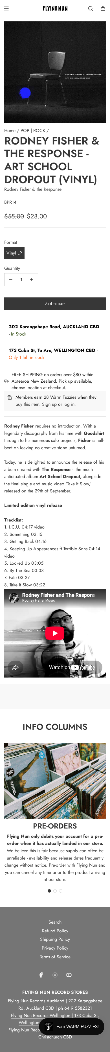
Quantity (12, 268)
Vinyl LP (14, 253)
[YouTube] (69, 975)
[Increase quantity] (31, 279)
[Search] (90, 8)
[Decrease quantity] (11, 279)
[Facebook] (41, 975)
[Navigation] (6, 8)
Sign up (49, 404)
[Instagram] (55, 975)
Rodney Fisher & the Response (32, 189)
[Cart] (103, 8)
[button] (49, 891)
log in (68, 404)
